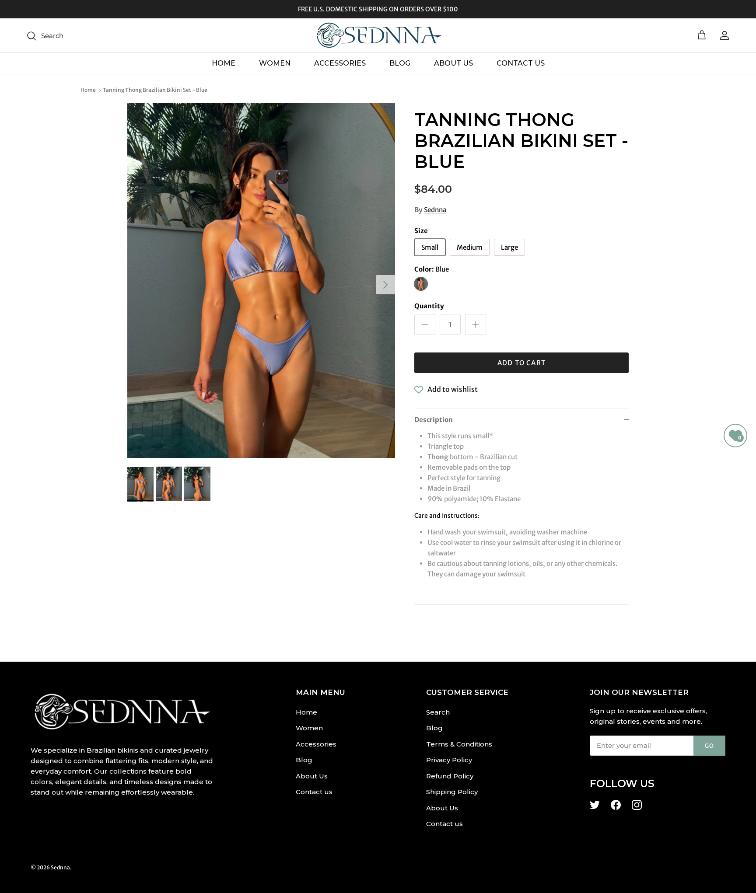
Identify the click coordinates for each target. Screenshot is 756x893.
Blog (399, 63)
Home (223, 63)
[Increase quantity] (475, 324)
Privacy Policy (449, 760)
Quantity (429, 306)
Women (274, 63)
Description (433, 419)
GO (709, 746)
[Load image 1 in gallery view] (261, 280)
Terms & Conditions (459, 744)
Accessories (340, 63)
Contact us (521, 63)
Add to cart (521, 363)
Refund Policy (449, 776)
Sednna (435, 210)
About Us (453, 63)
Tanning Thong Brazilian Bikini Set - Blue (155, 90)
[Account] (723, 35)
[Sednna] (378, 35)
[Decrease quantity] (424, 324)
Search (438, 712)
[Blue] (420, 283)
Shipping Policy (452, 792)
